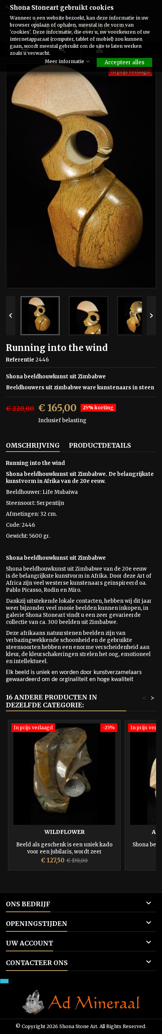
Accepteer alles (124, 62)
